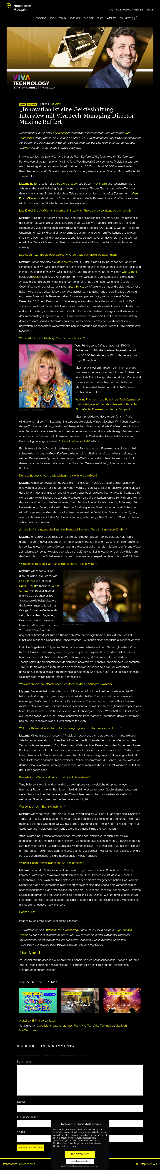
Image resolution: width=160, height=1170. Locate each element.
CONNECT (125, 18)
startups (68, 1025)
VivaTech (121, 1025)
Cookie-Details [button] (66, 1166)
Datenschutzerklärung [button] (81, 1166)
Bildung (27, 993)
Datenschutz (27, 1164)
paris (58, 1025)
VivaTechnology (29, 1030)
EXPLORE (88, 18)
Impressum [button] (95, 1166)
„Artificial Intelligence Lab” (74, 441)
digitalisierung (45, 1025)
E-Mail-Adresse (27, 1117)
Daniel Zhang (27, 586)
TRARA (63, 18)
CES (36, 276)
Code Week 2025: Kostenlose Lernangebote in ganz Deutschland (37, 1004)
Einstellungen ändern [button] (80, 1161)
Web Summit (130, 272)
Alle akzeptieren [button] (80, 1154)
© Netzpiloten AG (146, 1164)
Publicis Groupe (67, 183)
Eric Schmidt (27, 581)
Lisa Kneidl (56, 104)
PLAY (100, 18)
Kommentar (25, 1061)
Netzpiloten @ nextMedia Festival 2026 (77, 1005)
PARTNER (32, 105)
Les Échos (76, 286)
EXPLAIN (75, 18)
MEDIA (118, 993)
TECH (53, 18)
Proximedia (100, 183)
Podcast (127, 993)
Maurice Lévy (64, 262)
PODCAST (41, 18)
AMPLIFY (111, 18)
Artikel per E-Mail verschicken (37, 1020)
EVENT (23, 105)
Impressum (10, 1164)
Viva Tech (87, 1025)
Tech (77, 1025)
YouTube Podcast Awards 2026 (118, 1007)
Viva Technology (104, 1025)
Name (22, 1102)
